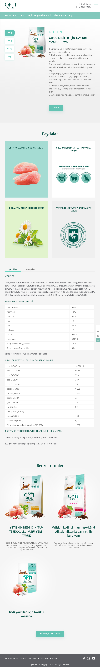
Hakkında (53, 658)
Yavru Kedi (10, 15)
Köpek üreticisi (43, 658)
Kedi (21, 15)
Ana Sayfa (8, 658)
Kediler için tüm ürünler (50, 633)
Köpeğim (23, 658)
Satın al (56, 107)
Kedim (15, 658)
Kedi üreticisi (32, 658)
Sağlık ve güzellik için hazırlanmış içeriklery (49, 15)
